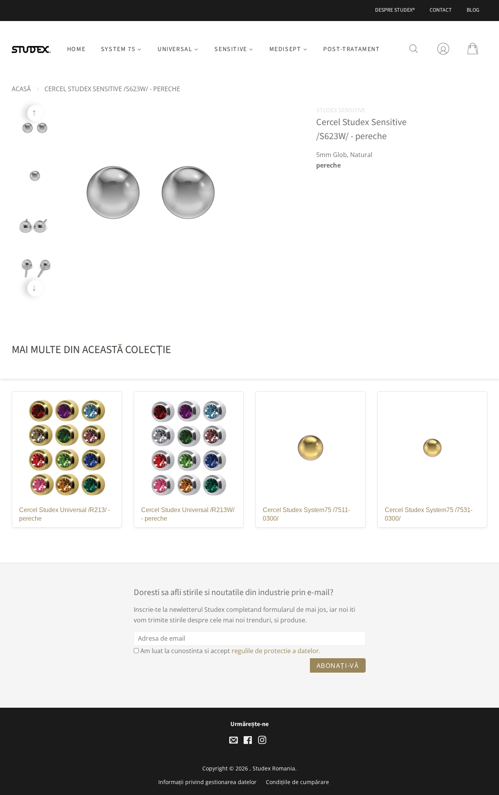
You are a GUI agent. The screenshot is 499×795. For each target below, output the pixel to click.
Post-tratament (351, 49)
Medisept (286, 49)
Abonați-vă (338, 665)
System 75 (119, 49)
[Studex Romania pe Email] (233, 741)
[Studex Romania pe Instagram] (262, 741)
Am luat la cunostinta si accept (230, 651)
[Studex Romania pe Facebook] (247, 741)
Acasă (21, 89)
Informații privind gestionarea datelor (207, 782)
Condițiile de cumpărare (297, 782)
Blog (473, 10)
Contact (441, 10)
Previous (35, 113)
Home (76, 49)
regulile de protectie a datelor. (276, 651)
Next (35, 288)
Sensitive (231, 49)
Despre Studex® (395, 10)
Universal (175, 49)
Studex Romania (274, 768)
